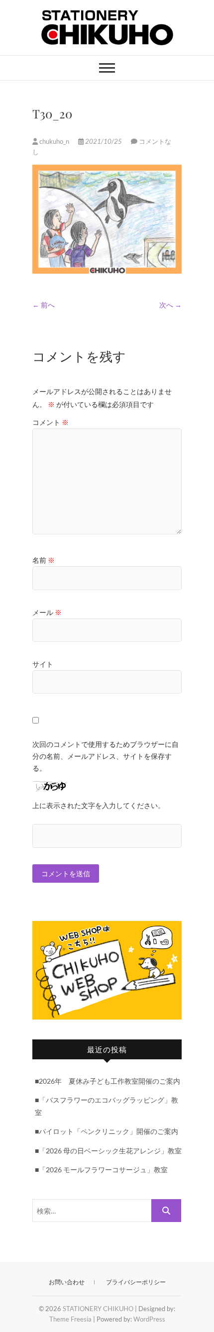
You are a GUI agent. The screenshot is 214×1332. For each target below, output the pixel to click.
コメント (50, 422)
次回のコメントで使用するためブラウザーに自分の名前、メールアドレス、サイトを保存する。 (105, 756)
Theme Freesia (70, 1319)
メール (47, 612)
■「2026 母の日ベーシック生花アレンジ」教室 (108, 1150)
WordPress (149, 1319)
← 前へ (43, 305)
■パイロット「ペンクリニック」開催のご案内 (106, 1131)
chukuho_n (54, 141)
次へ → (170, 305)
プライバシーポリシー (136, 1282)
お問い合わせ (67, 1282)
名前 (43, 560)
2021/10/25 (103, 141)
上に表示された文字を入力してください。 (98, 805)
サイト (42, 664)
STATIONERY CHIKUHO (98, 1309)
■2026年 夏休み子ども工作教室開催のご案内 (107, 1081)
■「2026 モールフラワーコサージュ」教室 (101, 1169)
